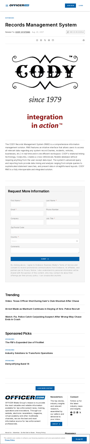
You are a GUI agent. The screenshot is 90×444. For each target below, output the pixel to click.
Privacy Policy (41, 432)
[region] (45, 439)
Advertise (16, 432)
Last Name (51, 200)
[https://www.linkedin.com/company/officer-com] (77, 412)
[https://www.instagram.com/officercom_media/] (74, 412)
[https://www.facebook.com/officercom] (71, 412)
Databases (9, 18)
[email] (53, 40)
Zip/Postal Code (17, 227)
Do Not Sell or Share (28, 432)
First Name (16, 200)
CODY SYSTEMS (22, 32)
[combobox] (45, 241)
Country (15, 237)
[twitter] (45, 40)
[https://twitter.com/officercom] (80, 412)
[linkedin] (41, 40)
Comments (15, 246)
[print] (84, 40)
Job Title (50, 218)
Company (15, 218)
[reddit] (49, 40)
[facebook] (37, 40)
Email (14, 209)
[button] (7, 5)
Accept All (79, 439)
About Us (8, 432)
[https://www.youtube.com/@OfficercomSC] (71, 415)
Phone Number (52, 209)
